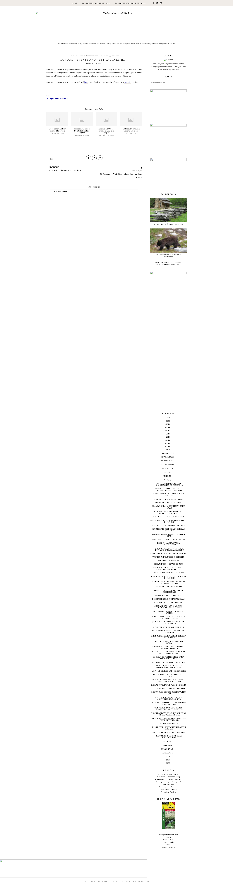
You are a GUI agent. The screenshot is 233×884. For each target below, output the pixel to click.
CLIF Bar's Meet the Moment (168, 603)
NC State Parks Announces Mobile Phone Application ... (168, 652)
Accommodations (168, 847)
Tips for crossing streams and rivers (168, 642)
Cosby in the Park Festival (168, 596)
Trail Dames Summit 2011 (168, 560)
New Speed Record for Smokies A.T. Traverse (168, 530)
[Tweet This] (94, 157)
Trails (168, 837)
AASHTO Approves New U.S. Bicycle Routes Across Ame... (168, 617)
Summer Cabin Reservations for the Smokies (168, 728)
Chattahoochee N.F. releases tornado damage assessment (169, 549)
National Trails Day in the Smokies (168, 671)
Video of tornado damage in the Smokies (168, 495)
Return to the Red (168, 724)
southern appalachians (110, 56)
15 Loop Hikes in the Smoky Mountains (168, 224)
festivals (82, 56)
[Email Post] (51, 159)
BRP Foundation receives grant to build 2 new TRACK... (168, 719)
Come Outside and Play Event (168, 499)
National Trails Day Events (168, 587)
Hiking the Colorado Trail (168, 503)
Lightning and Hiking (168, 789)
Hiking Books (168, 842)
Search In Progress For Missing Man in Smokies (168, 577)
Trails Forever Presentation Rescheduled (168, 591)
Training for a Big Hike (168, 787)
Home (74, 3)
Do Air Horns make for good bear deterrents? (168, 255)
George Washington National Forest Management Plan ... (168, 568)
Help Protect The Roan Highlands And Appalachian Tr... (168, 714)
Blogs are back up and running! (168, 627)
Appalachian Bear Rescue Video (168, 573)
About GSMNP (168, 840)
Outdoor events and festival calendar (168, 675)
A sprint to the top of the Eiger (168, 525)
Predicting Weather (168, 792)
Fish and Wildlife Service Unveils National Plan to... (168, 582)
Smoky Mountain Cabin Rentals (130, 3)
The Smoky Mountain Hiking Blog (110, 881)
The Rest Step (168, 784)
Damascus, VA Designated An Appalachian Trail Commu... (169, 666)
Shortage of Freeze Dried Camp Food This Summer (168, 658)
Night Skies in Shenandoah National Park (168, 737)
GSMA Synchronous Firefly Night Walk (168, 507)
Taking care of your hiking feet (168, 782)
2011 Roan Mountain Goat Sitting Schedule (168, 631)
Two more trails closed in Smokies (168, 662)
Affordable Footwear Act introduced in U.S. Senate (168, 489)
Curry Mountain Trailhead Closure (168, 553)
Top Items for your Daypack (168, 774)
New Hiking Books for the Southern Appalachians (168, 698)
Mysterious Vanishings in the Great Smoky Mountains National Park (168, 263)
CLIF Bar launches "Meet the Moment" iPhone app (168, 512)
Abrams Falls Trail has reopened (168, 517)
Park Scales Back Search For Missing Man (168, 535)
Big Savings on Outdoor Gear (168, 564)
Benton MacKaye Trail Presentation (168, 544)
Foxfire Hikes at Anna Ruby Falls (168, 599)
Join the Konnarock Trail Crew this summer (168, 623)
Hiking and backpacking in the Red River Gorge (168, 637)
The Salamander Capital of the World (168, 612)
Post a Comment (60, 191)
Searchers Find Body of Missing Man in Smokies (168, 521)
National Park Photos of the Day (168, 539)
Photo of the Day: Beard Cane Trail (168, 732)
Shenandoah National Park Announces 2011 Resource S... (169, 607)
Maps (168, 845)
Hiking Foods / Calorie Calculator (168, 779)
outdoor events (93, 56)
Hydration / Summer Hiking (168, 777)
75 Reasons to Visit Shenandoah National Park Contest (168, 680)
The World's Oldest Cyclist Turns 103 (168, 693)
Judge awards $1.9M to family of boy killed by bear (168, 703)
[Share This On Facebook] (88, 157)
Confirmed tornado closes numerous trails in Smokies (168, 709)
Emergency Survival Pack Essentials (168, 685)
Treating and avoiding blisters (168, 557)
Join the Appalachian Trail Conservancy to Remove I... (169, 484)
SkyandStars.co (143, 881)
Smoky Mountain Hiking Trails (96, 3)
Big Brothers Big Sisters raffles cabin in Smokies (168, 647)
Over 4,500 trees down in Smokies (168, 688)
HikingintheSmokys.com (168, 835)
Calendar (73, 56)
